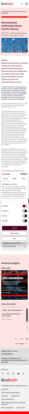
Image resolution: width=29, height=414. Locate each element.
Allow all (14, 228)
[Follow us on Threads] (23, 373)
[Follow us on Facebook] (13, 373)
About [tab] (24, 178)
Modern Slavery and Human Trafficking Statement (13, 403)
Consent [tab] (5, 178)
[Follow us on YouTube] (8, 373)
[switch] (25, 211)
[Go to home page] (7, 3)
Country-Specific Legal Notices (10, 392)
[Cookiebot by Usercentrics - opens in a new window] (20, 174)
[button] (27, 338)
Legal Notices (15, 396)
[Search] (22, 4)
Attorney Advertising (7, 399)
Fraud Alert (4, 396)
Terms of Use (21, 407)
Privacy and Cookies (7, 407)
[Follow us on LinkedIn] (3, 373)
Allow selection (14, 233)
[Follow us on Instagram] (18, 373)
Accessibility (5, 389)
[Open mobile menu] (26, 4)
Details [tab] (15, 178)
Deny (14, 238)
